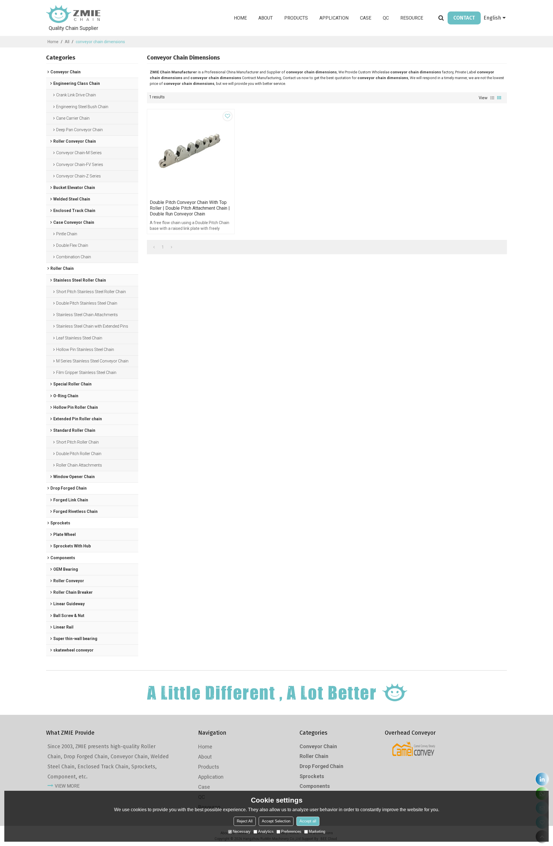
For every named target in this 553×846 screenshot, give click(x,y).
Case (365, 18)
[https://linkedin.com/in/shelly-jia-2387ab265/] (542, 779)
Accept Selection (276, 821)
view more (67, 786)
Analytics (266, 831)
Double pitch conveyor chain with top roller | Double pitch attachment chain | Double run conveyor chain (190, 208)
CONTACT (464, 18)
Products (296, 18)
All (67, 41)
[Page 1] (154, 247)
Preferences (291, 831)
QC (386, 18)
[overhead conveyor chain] (414, 749)
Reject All (245, 821)
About (265, 18)
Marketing (317, 831)
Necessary (242, 831)
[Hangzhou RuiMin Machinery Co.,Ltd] (73, 14)
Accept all (308, 821)
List (492, 98)
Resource (411, 18)
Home (240, 18)
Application (334, 18)
